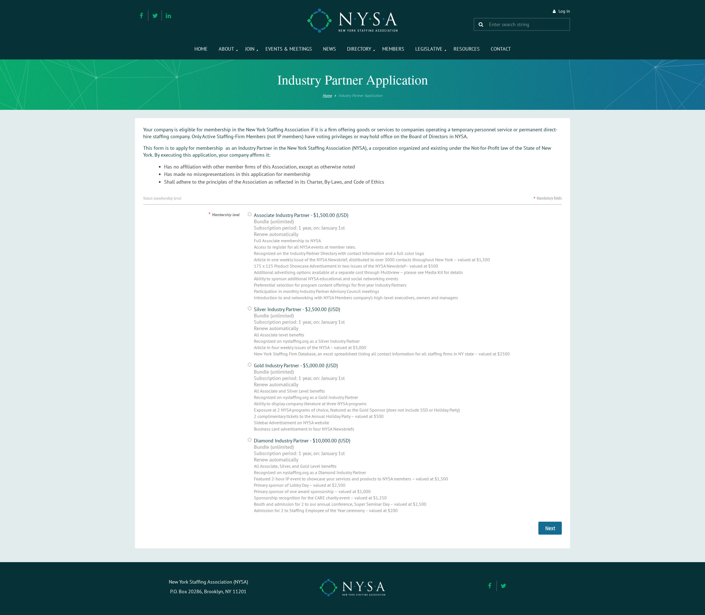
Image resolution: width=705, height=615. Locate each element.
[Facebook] (141, 15)
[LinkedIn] (168, 15)
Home (327, 95)
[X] (154, 15)
